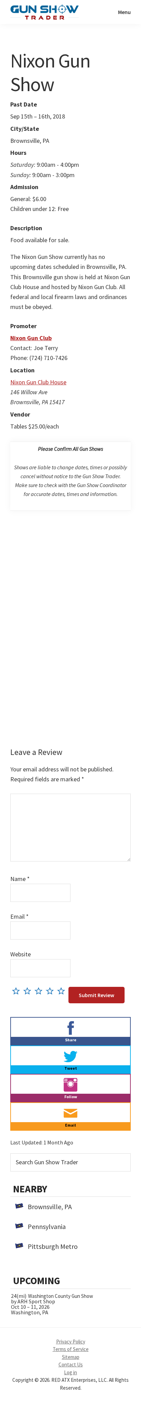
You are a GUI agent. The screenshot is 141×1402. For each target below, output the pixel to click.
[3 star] (40, 991)
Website (20, 954)
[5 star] (62, 991)
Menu (124, 12)
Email (19, 916)
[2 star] (29, 991)
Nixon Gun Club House (38, 382)
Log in (70, 1372)
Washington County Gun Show (60, 1296)
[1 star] (17, 991)
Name (20, 879)
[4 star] (51, 991)
